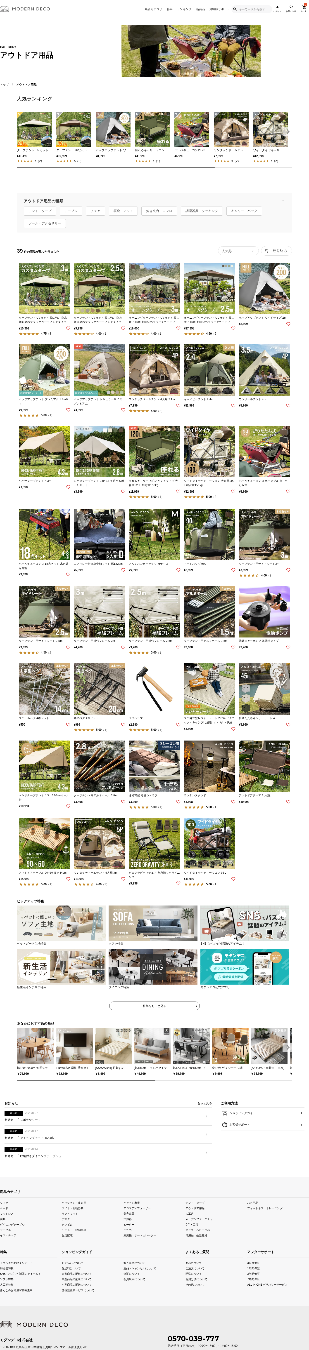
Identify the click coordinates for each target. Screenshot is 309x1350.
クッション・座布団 (74, 1210)
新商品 (200, 9)
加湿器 (128, 1226)
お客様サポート (219, 9)
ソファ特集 (6, 1286)
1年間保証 (253, 1275)
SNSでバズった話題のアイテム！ (6, 1281)
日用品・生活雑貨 (196, 1242)
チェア (95, 211)
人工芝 (189, 1221)
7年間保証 (253, 1286)
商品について (191, 1270)
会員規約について (134, 1286)
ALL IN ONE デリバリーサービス (253, 1292)
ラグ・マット (70, 1221)
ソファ (4, 1210)
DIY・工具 (191, 1231)
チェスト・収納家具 (74, 1237)
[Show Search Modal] (234, 9)
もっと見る (204, 1110)
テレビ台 (67, 1231)
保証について (132, 1281)
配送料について (71, 1275)
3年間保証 (253, 1281)
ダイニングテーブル (12, 1231)
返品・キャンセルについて (136, 1275)
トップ (4, 84)
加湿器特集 (6, 1275)
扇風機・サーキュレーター (140, 1242)
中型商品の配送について (74, 1286)
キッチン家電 (132, 1210)
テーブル (71, 211)
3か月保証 (253, 1270)
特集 (170, 9)
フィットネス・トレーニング (265, 1215)
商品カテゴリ (153, 9)
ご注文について (191, 1275)
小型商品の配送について (74, 1292)
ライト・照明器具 (72, 1215)
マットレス (7, 1221)
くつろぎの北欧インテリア (6, 1270)
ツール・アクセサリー (45, 223)
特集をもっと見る (154, 1006)
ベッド (4, 1215)
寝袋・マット (123, 211)
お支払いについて (72, 1270)
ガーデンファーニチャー (200, 1226)
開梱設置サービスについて (74, 1297)
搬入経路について (134, 1270)
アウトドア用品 (194, 1215)
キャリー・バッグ (244, 211)
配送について (191, 1281)
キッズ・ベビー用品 (197, 1237)
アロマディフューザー (137, 1215)
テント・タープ (40, 211)
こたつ (128, 1237)
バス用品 (252, 1210)
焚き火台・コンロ (159, 211)
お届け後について (191, 1286)
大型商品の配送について (74, 1281)
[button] (287, 131)
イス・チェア (8, 1242)
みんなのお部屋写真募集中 (6, 1297)
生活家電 (67, 1242)
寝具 (2, 1226)
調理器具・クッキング (201, 211)
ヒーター (129, 1231)
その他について (191, 1292)
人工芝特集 (6, 1292)
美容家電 (129, 1221)
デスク (66, 1226)
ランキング (184, 9)
